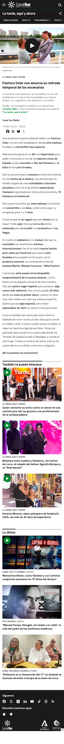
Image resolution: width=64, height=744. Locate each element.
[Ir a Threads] (46, 701)
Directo (26, 20)
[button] (32, 46)
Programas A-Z (42, 20)
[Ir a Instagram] (18, 701)
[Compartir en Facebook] (8, 131)
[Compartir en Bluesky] (18, 131)
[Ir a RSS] (53, 701)
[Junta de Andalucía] (44, 725)
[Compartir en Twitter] (13, 131)
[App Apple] (4, 714)
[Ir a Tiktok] (39, 701)
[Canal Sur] (19, 4)
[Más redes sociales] (60, 13)
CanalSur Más (10, 20)
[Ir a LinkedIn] (25, 701)
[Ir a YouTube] (32, 701)
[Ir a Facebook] (4, 701)
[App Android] (11, 714)
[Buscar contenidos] (60, 5)
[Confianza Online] (57, 725)
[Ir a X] (11, 701)
